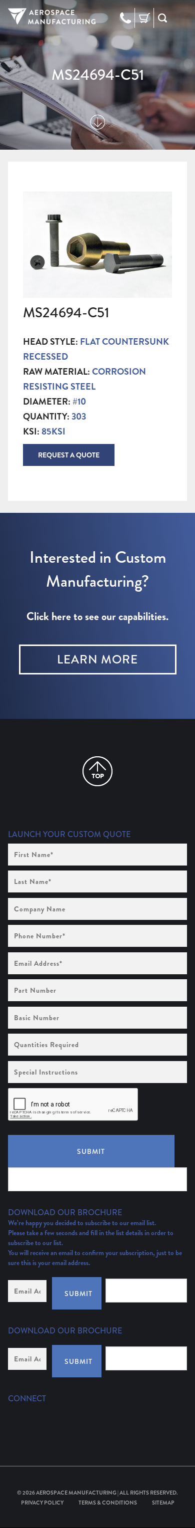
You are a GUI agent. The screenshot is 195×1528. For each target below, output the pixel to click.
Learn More (97, 659)
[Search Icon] (162, 17)
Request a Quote (69, 455)
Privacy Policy (42, 1503)
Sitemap (163, 1503)
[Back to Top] (97, 771)
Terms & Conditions (107, 1503)
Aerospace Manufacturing (76, 1493)
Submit (91, 1151)
